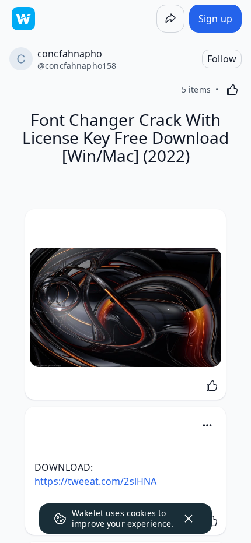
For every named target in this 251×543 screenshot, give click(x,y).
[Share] (170, 19)
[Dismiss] (188, 518)
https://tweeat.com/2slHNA (95, 481)
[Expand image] (125, 307)
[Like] (232, 89)
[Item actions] (207, 425)
